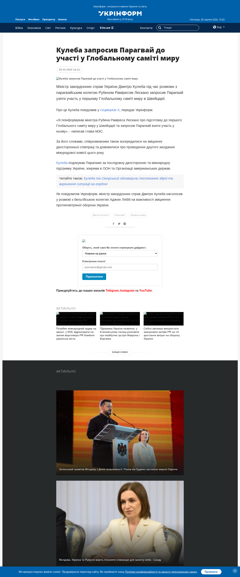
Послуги (20, 19)
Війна (19, 28)
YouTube (145, 290)
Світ (48, 28)
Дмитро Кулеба (100, 215)
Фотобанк (33, 19)
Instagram (127, 290)
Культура (76, 28)
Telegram (112, 290)
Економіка (34, 28)
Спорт (91, 28)
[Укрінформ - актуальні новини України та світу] (119, 13)
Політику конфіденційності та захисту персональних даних (161, 571)
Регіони (60, 28)
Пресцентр (48, 19)
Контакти (146, 28)
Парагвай (120, 215)
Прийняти (211, 571)
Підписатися (94, 276)
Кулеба (62, 163)
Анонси (62, 19)
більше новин (120, 352)
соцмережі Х (110, 110)
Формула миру (138, 215)
